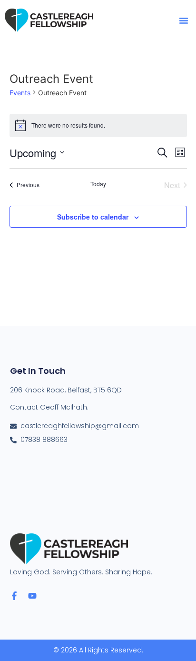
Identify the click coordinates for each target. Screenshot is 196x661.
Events (20, 93)
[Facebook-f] (14, 595)
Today (98, 184)
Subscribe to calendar (92, 216)
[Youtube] (32, 595)
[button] (183, 20)
